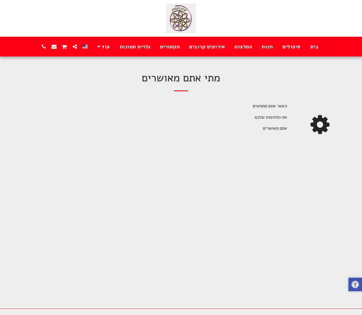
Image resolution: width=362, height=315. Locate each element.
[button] (74, 46)
